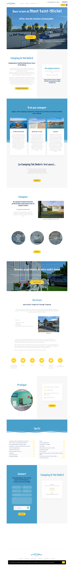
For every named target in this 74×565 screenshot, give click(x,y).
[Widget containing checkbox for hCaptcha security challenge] (22, 508)
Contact (44, 37)
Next (65, 209)
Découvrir (30, 37)
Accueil (21, 558)
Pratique (46, 558)
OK (63, 562)
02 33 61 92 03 (52, 489)
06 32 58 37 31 (52, 490)
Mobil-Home (34, 558)
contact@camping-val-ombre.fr (52, 494)
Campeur (27, 558)
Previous (36, 209)
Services (40, 558)
